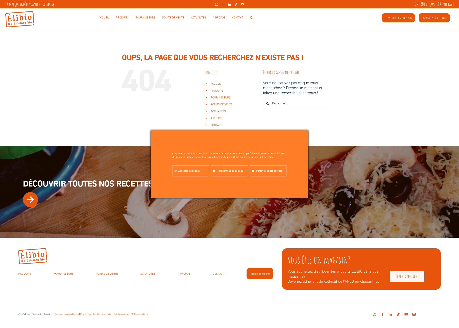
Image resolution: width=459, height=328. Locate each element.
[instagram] (216, 4)
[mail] (414, 314)
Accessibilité (142, 314)
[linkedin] (229, 4)
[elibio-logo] (19, 13)
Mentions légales (71, 314)
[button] (251, 18)
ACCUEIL (216, 84)
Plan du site (85, 314)
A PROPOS (217, 118)
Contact (58, 314)
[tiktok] (236, 4)
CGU (133, 314)
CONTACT (216, 125)
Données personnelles (102, 314)
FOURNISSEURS (221, 97)
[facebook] (223, 4)
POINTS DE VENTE (222, 104)
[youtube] (242, 4)
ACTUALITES (218, 111)
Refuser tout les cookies (230, 170)
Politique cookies (121, 314)
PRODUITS (217, 91)
